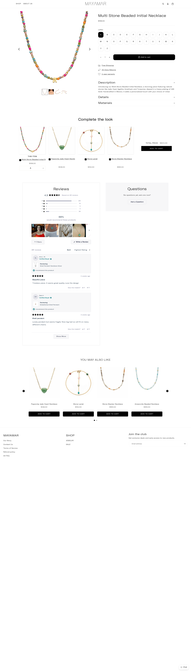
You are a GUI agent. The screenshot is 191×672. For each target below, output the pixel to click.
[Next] (167, 391)
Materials (105, 103)
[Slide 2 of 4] (51, 92)
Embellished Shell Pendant (49, 305)
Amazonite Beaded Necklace (147, 404)
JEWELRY (70, 440)
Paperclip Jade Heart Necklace (64, 159)
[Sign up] (184, 444)
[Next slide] (90, 49)
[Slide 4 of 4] (64, 92)
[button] (61, 201)
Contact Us (8, 444)
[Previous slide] (18, 49)
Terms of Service (10, 448)
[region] (61, 230)
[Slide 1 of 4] (45, 92)
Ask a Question (138, 202)
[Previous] (24, 391)
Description (106, 82)
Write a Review (83, 242)
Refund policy (9, 452)
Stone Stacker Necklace (122, 159)
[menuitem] (18, 3)
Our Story (7, 440)
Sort (69, 250)
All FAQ (6, 456)
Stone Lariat (92, 159)
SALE (68, 444)
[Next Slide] (89, 230)
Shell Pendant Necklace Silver (51, 266)
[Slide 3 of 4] (57, 92)
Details (103, 97)
